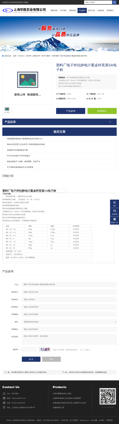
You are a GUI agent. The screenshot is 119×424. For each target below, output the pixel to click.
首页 (14, 56)
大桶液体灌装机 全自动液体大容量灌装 (67, 398)
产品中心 (21, 56)
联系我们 (110, 10)
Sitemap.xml (84, 420)
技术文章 (91, 10)
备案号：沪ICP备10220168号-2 (48, 420)
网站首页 (54, 10)
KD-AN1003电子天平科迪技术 (18, 156)
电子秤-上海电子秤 (33, 56)
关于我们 (63, 10)
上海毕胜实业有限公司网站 (18, 2)
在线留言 (100, 10)
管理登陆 (109, 420)
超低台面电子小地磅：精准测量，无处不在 (23, 161)
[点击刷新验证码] (45, 349)
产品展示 (82, 10)
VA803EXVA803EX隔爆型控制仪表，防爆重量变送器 (88, 372)
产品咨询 (70, 111)
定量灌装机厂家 (58, 407)
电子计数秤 (46, 56)
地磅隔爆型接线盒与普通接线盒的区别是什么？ (25, 139)
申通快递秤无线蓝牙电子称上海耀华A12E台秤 (69, 403)
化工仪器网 (74, 420)
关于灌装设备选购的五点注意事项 (20, 167)
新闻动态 (72, 10)
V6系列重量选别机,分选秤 (62, 393)
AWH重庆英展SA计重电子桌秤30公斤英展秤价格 (28, 372)
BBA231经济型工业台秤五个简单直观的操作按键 (26, 144)
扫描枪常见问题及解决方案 (17, 150)
